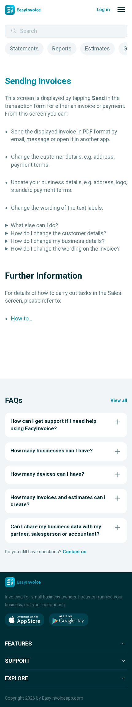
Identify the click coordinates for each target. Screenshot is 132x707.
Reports (62, 48)
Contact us (74, 551)
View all (119, 400)
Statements (24, 48)
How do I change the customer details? (58, 233)
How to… (21, 318)
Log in (103, 9)
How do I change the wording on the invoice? (65, 248)
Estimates (97, 48)
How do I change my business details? (58, 241)
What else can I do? (34, 225)
